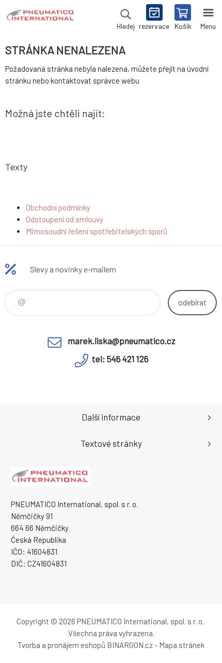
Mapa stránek (181, 645)
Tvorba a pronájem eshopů (61, 645)
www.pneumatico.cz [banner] (40, 18)
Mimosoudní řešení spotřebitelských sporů (96, 231)
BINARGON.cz (130, 645)
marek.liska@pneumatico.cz (122, 340)
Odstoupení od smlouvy (64, 219)
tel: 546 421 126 (120, 358)
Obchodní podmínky (58, 207)
